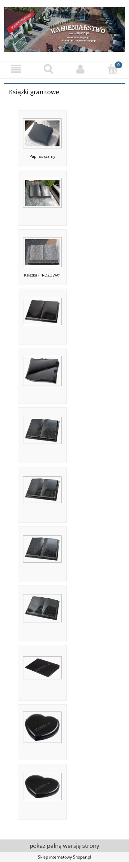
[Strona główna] (64, 28)
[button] (16, 68)
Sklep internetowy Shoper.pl (64, 857)
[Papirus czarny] (42, 131)
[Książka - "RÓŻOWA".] (42, 249)
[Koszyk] (113, 68)
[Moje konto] (81, 68)
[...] (42, 190)
